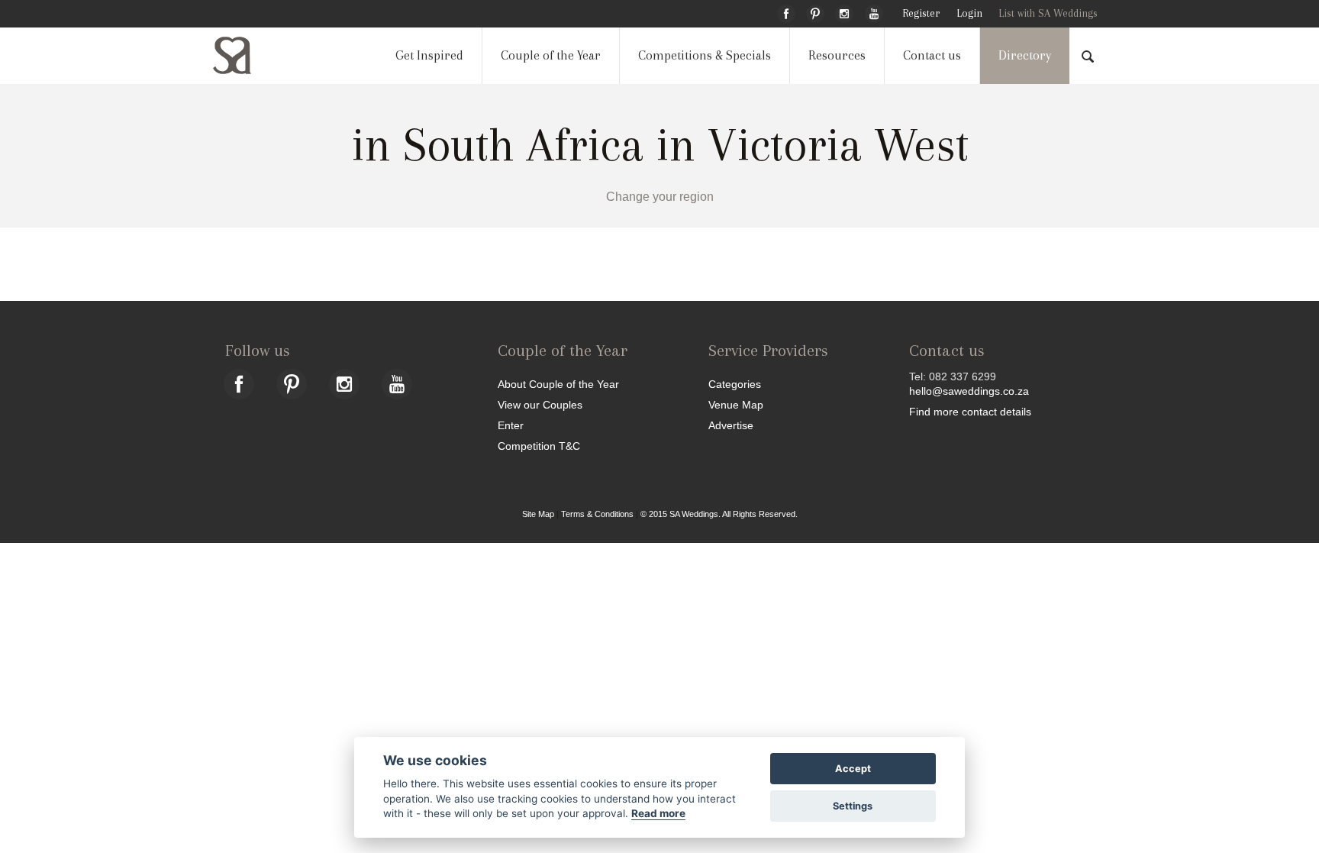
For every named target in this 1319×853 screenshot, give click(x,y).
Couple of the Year (551, 55)
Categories (734, 383)
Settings (852, 806)
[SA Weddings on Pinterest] (815, 11)
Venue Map (735, 404)
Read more (658, 813)
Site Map (538, 514)
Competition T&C (539, 445)
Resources (837, 55)
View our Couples (540, 404)
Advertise (730, 425)
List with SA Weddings (1048, 13)
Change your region (660, 196)
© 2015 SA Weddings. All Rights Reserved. (719, 514)
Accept (853, 768)
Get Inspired (429, 55)
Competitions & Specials (704, 55)
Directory (1024, 55)
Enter (511, 425)
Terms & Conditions (597, 514)
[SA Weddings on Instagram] (844, 11)
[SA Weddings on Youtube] (874, 11)
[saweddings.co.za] (244, 55)
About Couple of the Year (558, 383)
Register (921, 13)
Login (969, 13)
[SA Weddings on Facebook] (786, 11)
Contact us (932, 55)
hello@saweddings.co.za (969, 391)
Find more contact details (970, 411)
